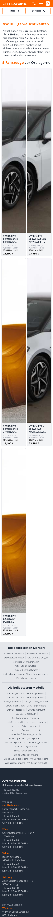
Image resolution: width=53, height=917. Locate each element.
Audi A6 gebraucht (35, 697)
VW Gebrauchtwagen (26, 678)
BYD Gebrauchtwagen (14, 657)
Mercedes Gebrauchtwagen (26, 661)
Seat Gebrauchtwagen (13, 674)
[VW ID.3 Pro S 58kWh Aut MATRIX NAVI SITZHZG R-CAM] (39, 340)
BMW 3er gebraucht (15, 705)
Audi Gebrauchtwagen (14, 653)
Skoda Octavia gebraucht (26, 754)
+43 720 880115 (10, 887)
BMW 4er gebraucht (36, 705)
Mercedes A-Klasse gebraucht (26, 726)
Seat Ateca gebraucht (15, 742)
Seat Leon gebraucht (37, 742)
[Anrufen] (34, 3)
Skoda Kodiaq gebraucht (26, 750)
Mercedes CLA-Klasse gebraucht (26, 734)
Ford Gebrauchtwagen (37, 657)
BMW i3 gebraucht (36, 709)
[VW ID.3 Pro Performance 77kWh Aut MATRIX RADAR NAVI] (14, 340)
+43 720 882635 (10, 863)
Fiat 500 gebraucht (14, 722)
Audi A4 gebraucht (35, 693)
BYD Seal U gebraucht (26, 713)
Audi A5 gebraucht (16, 697)
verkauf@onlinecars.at (15, 793)
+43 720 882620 (10, 816)
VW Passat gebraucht (15, 763)
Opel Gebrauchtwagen (26, 665)
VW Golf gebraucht (39, 758)
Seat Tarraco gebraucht (26, 746)
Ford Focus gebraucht (36, 722)
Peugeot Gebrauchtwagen (26, 670)
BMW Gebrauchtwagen (37, 653)
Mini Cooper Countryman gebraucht (26, 738)
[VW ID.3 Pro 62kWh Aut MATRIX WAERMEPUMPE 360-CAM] (14, 530)
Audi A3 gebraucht (16, 693)
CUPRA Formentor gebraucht (25, 718)
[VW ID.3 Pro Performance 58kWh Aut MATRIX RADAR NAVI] (14, 150)
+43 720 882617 (10, 789)
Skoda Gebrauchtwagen (37, 674)
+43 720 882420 (10, 840)
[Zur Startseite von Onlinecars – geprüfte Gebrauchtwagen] (14, 3)
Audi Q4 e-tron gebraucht (36, 701)
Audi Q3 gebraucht (12, 701)
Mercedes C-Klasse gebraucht (26, 730)
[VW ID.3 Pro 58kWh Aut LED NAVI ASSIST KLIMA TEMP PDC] (39, 150)
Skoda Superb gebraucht (16, 758)
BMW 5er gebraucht (16, 709)
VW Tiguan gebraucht (37, 763)
